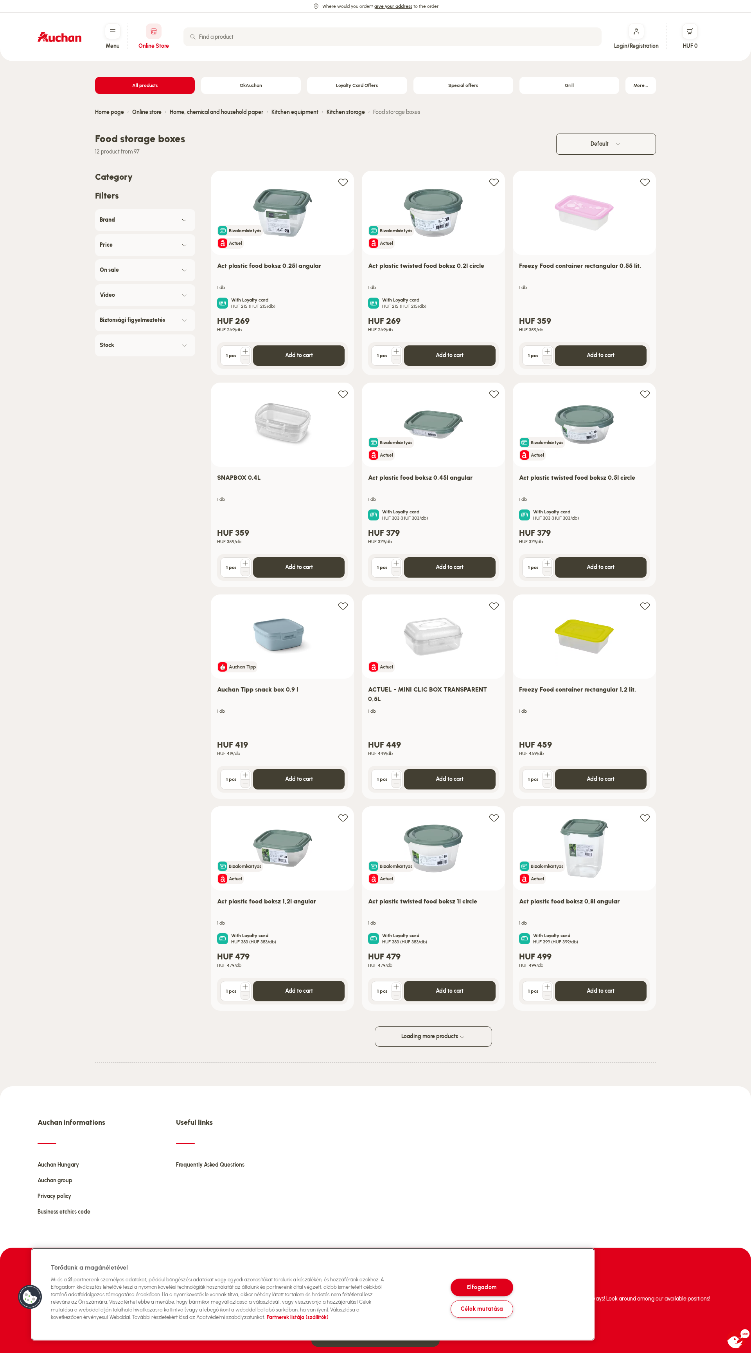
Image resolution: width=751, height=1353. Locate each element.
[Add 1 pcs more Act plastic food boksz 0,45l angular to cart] (396, 563)
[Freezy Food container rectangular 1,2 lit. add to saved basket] (645, 606)
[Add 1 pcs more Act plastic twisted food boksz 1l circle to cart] (396, 987)
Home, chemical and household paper (216, 112)
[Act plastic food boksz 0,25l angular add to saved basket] (343, 182)
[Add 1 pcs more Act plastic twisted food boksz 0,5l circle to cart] (547, 563)
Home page (109, 112)
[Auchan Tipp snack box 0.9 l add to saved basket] (343, 606)
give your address (393, 6)
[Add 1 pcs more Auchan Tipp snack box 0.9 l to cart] (245, 775)
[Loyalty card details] (222, 303)
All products (145, 85)
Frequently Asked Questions (210, 1165)
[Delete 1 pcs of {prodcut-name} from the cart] (245, 360)
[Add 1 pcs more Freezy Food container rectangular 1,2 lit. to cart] (547, 775)
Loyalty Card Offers (357, 85)
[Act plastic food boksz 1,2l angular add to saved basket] (343, 817)
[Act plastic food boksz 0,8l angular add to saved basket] (645, 817)
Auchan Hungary (58, 1165)
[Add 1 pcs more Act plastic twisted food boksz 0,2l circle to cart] (396, 351)
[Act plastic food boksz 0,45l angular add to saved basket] (494, 394)
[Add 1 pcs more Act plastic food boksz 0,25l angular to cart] (245, 351)
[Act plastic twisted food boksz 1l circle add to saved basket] (494, 817)
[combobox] (392, 36)
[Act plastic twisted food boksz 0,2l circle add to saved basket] (494, 182)
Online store (147, 112)
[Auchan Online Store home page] (59, 37)
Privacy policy (54, 1196)
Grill (569, 85)
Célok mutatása (482, 1308)
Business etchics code (64, 1211)
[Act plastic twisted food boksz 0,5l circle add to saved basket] (645, 394)
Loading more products (430, 1036)
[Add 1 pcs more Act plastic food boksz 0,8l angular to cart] (547, 987)
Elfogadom (482, 1287)
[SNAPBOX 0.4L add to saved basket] (343, 394)
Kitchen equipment (294, 112)
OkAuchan (251, 85)
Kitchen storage (346, 112)
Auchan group (55, 1180)
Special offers (463, 85)
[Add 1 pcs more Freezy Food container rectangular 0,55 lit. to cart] (547, 351)
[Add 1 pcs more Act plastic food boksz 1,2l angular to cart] (245, 987)
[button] (30, 1297)
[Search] (193, 37)
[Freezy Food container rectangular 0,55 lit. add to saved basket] (645, 182)
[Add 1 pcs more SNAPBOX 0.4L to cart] (245, 563)
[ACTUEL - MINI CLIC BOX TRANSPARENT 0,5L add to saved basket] (494, 606)
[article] (282, 273)
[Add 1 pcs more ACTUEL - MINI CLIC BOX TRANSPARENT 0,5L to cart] (396, 775)
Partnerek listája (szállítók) (298, 1317)
